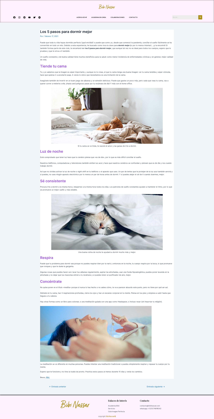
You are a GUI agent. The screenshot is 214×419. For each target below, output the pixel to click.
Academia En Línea (98, 17)
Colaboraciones (117, 17)
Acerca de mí (82, 17)
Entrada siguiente (156, 387)
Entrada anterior (57, 387)
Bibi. (48, 377)
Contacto (133, 17)
